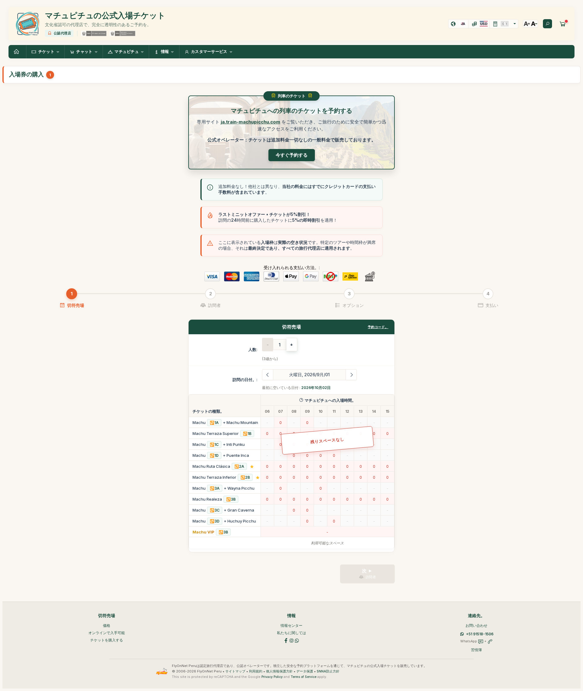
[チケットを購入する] (562, 24)
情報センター (291, 625)
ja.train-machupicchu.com (250, 122)
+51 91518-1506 (479, 634)
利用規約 (255, 671)
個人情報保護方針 (279, 671)
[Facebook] (286, 640)
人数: (252, 349)
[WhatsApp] (297, 640)
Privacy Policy (272, 677)
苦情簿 (476, 650)
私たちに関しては (291, 632)
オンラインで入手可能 (106, 632)
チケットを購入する (106, 640)
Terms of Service (303, 677)
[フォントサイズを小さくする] (534, 23)
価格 (106, 625)
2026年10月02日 (316, 387)
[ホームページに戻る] (17, 51)
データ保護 (304, 671)
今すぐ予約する (292, 155)
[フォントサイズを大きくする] (526, 23)
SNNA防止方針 (328, 671)
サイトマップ (235, 671)
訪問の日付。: (245, 379)
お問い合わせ (476, 625)
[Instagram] (291, 640)
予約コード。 (378, 327)
